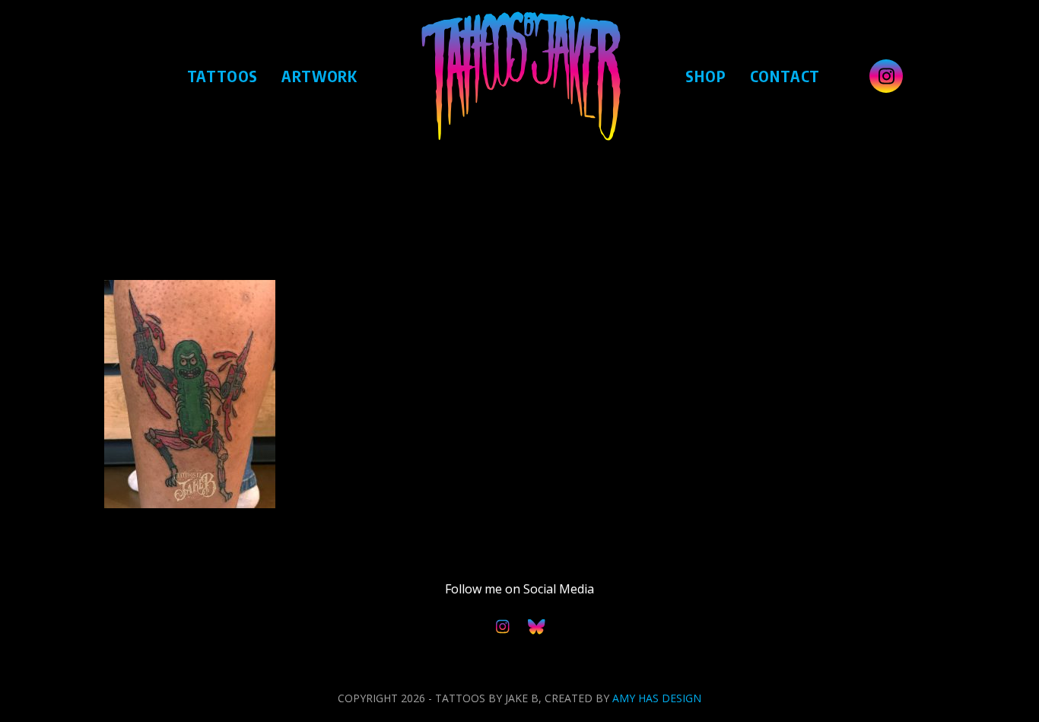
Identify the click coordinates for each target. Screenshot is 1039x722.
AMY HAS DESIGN (656, 698)
